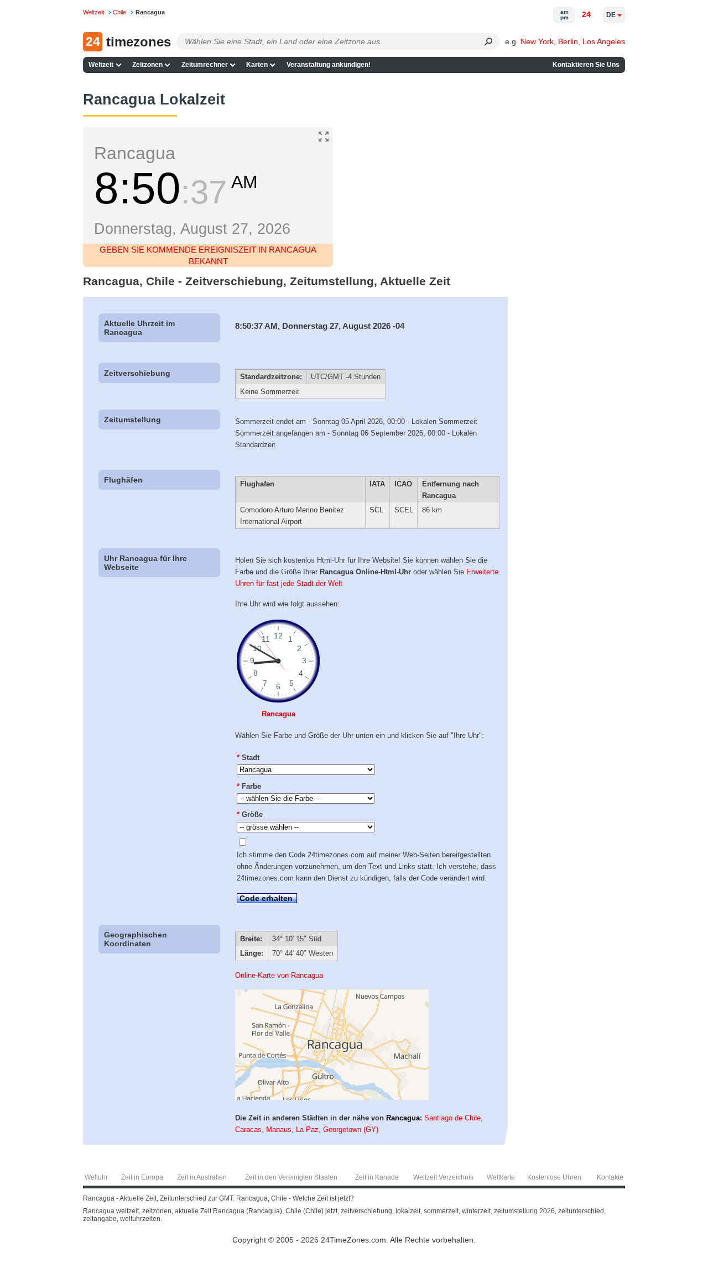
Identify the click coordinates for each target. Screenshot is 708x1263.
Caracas (248, 1129)
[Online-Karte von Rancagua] (332, 1097)
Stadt (248, 757)
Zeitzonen (147, 65)
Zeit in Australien (202, 1177)
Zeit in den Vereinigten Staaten (291, 1177)
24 (586, 14)
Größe (250, 814)
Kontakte (610, 1177)
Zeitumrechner (204, 65)
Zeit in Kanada (377, 1177)
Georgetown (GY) (350, 1129)
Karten (257, 65)
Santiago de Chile (452, 1118)
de (611, 15)
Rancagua (278, 714)
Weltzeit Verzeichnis (443, 1177)
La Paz (307, 1129)
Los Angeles (603, 41)
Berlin (568, 41)
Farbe (249, 786)
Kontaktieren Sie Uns (586, 65)
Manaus (278, 1129)
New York (537, 41)
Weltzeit (100, 65)
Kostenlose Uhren (554, 1177)
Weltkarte (501, 1177)
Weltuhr (96, 1177)
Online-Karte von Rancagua (279, 975)
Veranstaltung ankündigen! (329, 65)
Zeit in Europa (142, 1177)
